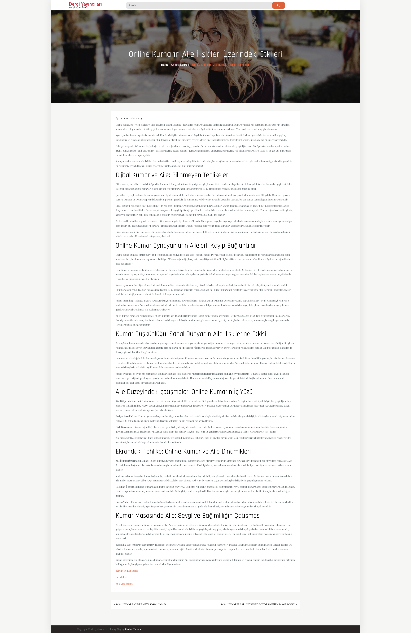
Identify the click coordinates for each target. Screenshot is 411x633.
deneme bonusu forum (127, 570)
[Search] (278, 5)
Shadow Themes (133, 629)
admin (124, 118)
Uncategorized (124, 584)
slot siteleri (121, 577)
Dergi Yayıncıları (85, 4)
